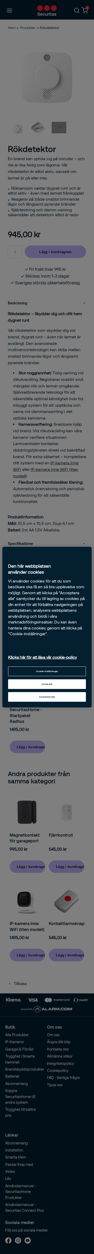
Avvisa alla (47, 684)
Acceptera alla (47, 696)
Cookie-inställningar (47, 671)
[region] (47, 627)
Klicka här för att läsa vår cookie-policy (42, 657)
